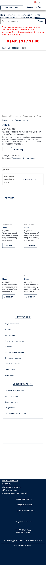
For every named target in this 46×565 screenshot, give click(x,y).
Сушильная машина (12, 364)
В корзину (18, 149)
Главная (5, 116)
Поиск (40, 21)
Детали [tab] (5, 169)
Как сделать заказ (11, 396)
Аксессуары (9, 375)
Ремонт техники (10, 481)
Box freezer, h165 (30, 179)
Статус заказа (10, 408)
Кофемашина (10, 335)
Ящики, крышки (29, 116)
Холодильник (15, 116)
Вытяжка (8, 329)
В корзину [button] (8, 245)
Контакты (6, 484)
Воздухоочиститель (12, 324)
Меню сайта (34, 7)
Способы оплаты (11, 402)
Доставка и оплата (11, 487)
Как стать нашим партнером (16, 413)
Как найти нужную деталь (14, 390)
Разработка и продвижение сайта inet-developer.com (23, 551)
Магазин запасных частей (15, 493)
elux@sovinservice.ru (23, 522)
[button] (11, 7)
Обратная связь (10, 490)
